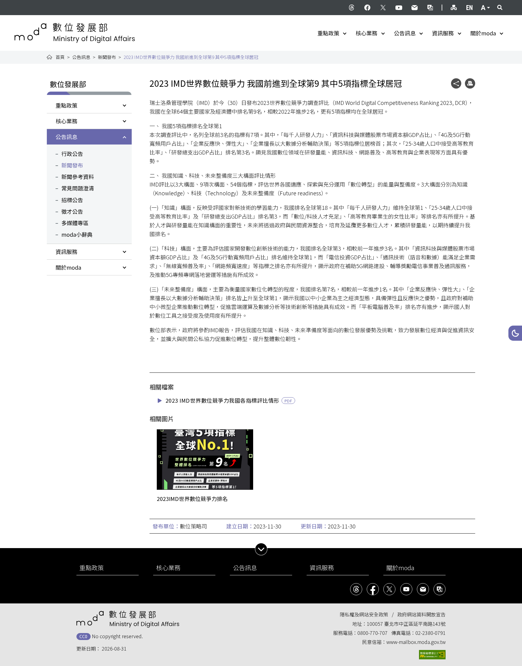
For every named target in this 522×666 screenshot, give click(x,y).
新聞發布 (107, 57)
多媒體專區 (75, 223)
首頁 (60, 57)
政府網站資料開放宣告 (421, 614)
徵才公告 (72, 211)
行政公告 (72, 154)
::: (19, 3)
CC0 (83, 636)
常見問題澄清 (77, 188)
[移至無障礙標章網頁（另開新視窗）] (432, 654)
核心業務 (366, 33)
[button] (515, 333)
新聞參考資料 (77, 176)
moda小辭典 (76, 234)
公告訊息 (405, 33)
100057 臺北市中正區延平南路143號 (406, 623)
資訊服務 (443, 33)
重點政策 (328, 33)
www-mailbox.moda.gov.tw (416, 641)
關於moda (483, 33)
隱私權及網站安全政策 (364, 614)
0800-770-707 (372, 632)
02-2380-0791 (430, 632)
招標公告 (72, 200)
